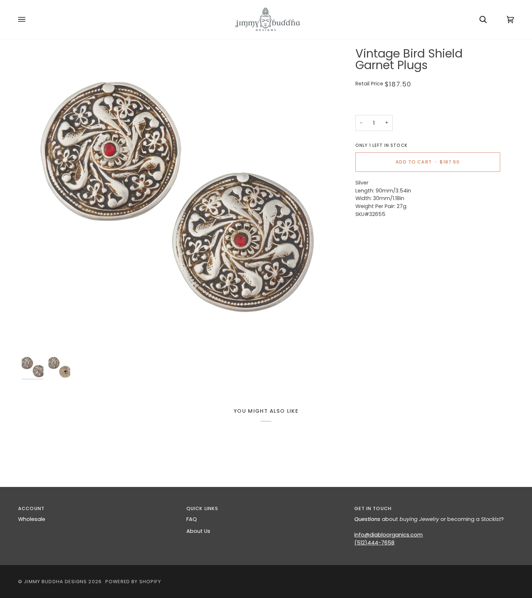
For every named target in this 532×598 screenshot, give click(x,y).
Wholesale (31, 519)
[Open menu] (29, 19)
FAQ (191, 519)
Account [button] (31, 508)
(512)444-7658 (374, 542)
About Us (198, 531)
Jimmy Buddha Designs (55, 581)
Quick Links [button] (202, 508)
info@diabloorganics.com (388, 534)
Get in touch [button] (373, 508)
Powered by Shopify (133, 581)
